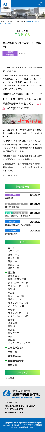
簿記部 (11, 339)
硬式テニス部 (14, 299)
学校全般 (10, 54)
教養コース (13, 261)
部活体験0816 (11, 233)
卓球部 (11, 309)
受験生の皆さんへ (17, 347)
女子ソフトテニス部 (18, 302)
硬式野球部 (13, 275)
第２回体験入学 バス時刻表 (18, 224)
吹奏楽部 (12, 322)
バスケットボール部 (18, 316)
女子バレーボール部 (18, 282)
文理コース (13, 251)
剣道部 (11, 289)
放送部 (11, 329)
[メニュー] (40, 2)
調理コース (13, 264)
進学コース (13, 254)
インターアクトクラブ (19, 343)
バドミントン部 (16, 306)
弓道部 (11, 292)
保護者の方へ (14, 356)
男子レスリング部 (17, 279)
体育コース (13, 258)
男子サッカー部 (16, 296)
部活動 (11, 272)
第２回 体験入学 (12, 207)
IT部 (10, 336)
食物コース (13, 268)
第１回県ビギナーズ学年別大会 (18, 215)
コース (11, 247)
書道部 (11, 326)
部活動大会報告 (16, 360)
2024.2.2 (22, 53)
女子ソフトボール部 (18, 312)
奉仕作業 (9, 198)
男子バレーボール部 (18, 285)
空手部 (11, 319)
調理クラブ (13, 333)
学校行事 (10, 52)
